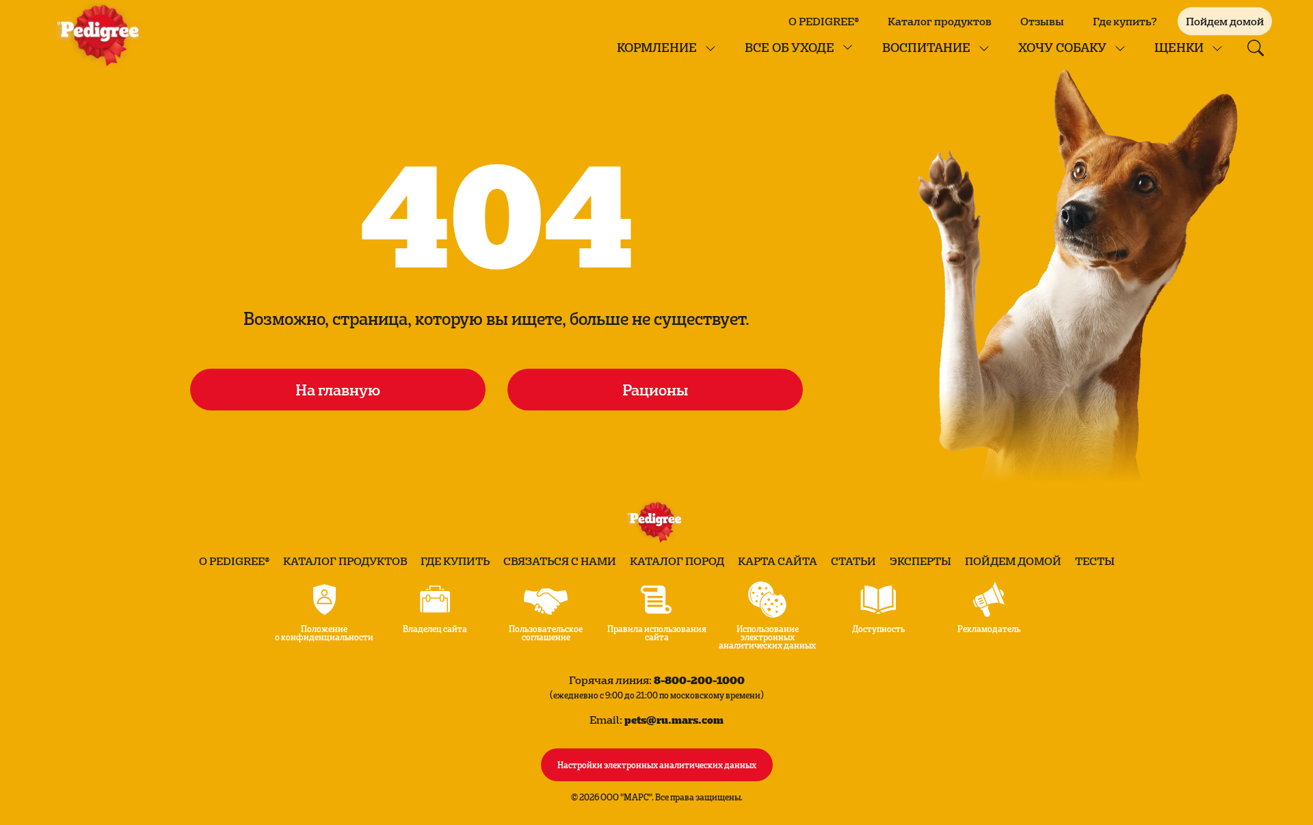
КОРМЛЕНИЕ (657, 47)
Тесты (1095, 560)
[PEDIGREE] (101, 34)
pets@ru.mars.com (674, 719)
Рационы (655, 389)
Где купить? (1125, 21)
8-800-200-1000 (699, 679)
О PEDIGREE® (823, 21)
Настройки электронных (656, 764)
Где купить (455, 560)
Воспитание (926, 47)
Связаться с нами (559, 560)
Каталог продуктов (940, 21)
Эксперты (920, 560)
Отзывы (1042, 21)
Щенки (1179, 47)
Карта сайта (777, 560)
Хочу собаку (1062, 47)
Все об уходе (789, 47)
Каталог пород (677, 560)
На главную (337, 389)
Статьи (853, 560)
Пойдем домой (1013, 560)
